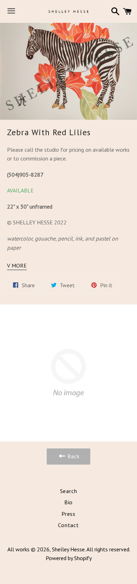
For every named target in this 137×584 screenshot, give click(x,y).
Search (68, 490)
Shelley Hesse (68, 549)
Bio (68, 502)
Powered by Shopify (69, 558)
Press (68, 513)
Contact (68, 525)
